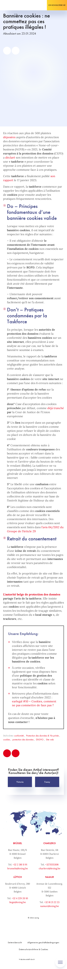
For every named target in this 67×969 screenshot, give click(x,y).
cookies (6, 739)
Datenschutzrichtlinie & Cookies (33, 949)
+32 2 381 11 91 (20, 864)
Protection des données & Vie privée (42, 735)
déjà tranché (55, 408)
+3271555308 (51, 864)
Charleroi (49, 843)
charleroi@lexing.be (49, 868)
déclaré (10, 157)
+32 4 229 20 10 (20, 898)
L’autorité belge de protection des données (31, 594)
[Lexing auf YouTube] (43, 928)
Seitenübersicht (15, 942)
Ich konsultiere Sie (56, 5)
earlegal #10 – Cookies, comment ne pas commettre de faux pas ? (34, 703)
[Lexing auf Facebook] (22, 928)
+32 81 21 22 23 (51, 902)
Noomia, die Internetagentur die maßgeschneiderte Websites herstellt (42, 959)
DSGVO (39, 739)
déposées (9, 137)
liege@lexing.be (17, 902)
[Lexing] (12, 5)
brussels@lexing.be (17, 868)
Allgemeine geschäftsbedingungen (43, 942)
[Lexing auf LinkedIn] (29, 928)
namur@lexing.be (49, 906)
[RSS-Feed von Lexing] (50, 928)
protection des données (23, 739)
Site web (50, 739)
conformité (19, 735)
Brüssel (17, 843)
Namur (49, 877)
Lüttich (17, 877)
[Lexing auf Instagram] (36, 928)
